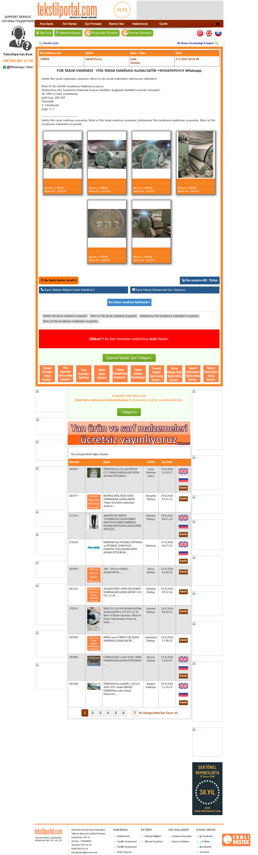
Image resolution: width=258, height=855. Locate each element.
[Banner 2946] (51, 554)
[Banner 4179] (207, 513)
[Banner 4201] (51, 411)
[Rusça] (218, 33)
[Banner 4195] (51, 624)
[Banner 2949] (51, 459)
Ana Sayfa (46, 23)
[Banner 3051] (51, 433)
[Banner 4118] (207, 755)
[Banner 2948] (51, 526)
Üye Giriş (45, 33)
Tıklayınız (129, 412)
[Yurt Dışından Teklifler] (83, 373)
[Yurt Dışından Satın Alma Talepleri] (65, 373)
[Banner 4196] (51, 503)
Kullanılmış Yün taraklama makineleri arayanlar (169, 316)
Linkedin (207, 847)
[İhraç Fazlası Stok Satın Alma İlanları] (174, 373)
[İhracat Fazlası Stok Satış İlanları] (156, 373)
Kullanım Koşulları (182, 836)
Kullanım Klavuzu (70, 33)
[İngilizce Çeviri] (183, 474)
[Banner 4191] (51, 688)
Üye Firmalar (93, 23)
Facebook (207, 836)
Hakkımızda (140, 23)
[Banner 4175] (207, 585)
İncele (183, 488)
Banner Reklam (180, 841)
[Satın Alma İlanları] (101, 373)
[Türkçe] (200, 33)
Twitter (206, 841)
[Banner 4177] (207, 549)
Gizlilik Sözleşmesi (127, 847)
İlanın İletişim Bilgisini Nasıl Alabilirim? (70, 290)
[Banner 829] (51, 577)
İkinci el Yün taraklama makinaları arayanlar (70, 321)
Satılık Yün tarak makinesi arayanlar (65, 316)
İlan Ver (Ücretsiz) (140, 33)
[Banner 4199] (207, 615)
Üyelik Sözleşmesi (127, 841)
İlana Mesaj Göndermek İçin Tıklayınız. (161, 290)
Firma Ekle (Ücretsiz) (105, 33)
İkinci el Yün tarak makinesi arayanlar (114, 316)
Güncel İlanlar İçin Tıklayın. (129, 358)
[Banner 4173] (207, 654)
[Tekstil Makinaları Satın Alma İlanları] (193, 373)
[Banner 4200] (51, 656)
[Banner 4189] (207, 448)
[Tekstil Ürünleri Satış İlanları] (47, 373)
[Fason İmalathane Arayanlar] (120, 373)
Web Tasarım (124, 852)
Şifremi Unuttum (154, 841)
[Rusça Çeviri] (183, 482)
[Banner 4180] (207, 488)
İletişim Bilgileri (153, 836)
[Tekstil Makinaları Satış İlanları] (211, 373)
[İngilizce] (209, 33)
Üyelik (163, 23)
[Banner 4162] (207, 721)
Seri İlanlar (70, 23)
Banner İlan (116, 23)
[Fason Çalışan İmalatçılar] (138, 373)
